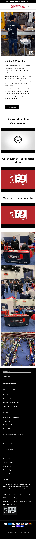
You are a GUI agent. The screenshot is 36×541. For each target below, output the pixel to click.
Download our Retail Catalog (11, 417)
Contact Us (6, 376)
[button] (3, 6)
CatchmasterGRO (8, 443)
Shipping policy (27, 532)
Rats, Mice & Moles (8, 395)
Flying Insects (7, 398)
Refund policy (28, 529)
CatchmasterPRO (8, 440)
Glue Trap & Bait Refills (10, 406)
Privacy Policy (7, 458)
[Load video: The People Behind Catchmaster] (18, 140)
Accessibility (6, 473)
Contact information (18, 534)
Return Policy (7, 470)
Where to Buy (7, 421)
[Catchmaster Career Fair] (18, 248)
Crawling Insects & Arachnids (11, 402)
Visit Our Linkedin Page (10, 498)
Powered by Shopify (19, 529)
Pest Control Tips (8, 425)
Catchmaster (11, 529)
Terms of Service (8, 462)
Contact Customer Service (10, 455)
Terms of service (19, 532)
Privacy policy (10, 532)
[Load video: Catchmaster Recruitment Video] (18, 179)
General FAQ (7, 428)
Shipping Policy (7, 466)
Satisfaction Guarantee (10, 383)
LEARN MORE (11, 107)
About (5, 380)
